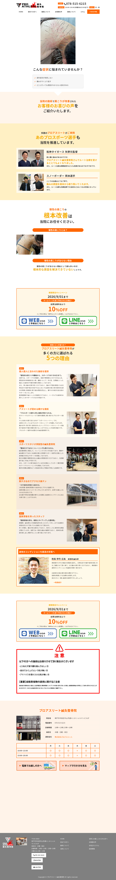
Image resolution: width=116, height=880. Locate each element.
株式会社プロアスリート (63, 737)
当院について (64, 849)
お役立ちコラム (94, 845)
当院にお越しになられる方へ (98, 839)
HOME (62, 839)
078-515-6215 (76, 3)
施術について (64, 845)
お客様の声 (92, 842)
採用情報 (92, 849)
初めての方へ (64, 842)
